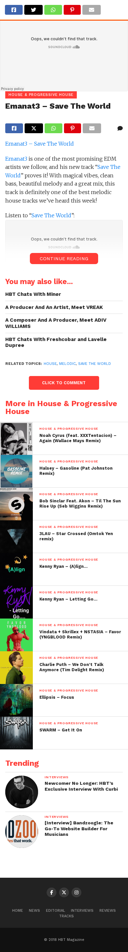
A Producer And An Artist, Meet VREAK (54, 307)
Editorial (55, 910)
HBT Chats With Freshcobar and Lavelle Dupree (56, 342)
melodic (67, 364)
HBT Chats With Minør (33, 294)
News (34, 910)
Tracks (66, 916)
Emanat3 (16, 158)
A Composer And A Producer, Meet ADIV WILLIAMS (55, 323)
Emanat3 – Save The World (39, 143)
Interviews (82, 910)
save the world (94, 364)
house (50, 364)
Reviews (107, 910)
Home (17, 910)
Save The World (51, 215)
